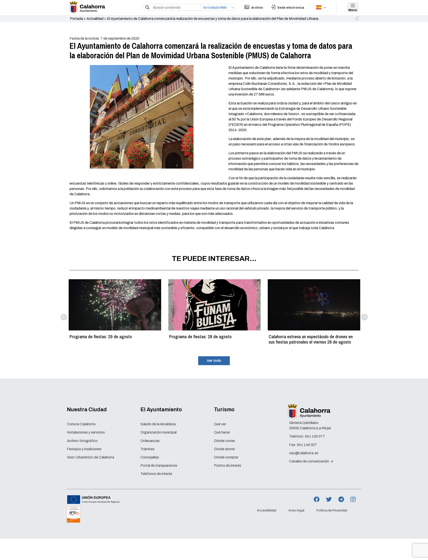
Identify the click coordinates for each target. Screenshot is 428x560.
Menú (352, 10)
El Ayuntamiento (161, 409)
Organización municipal (158, 432)
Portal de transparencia (158, 465)
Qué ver (220, 424)
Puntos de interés (227, 465)
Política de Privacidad (332, 510)
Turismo (224, 409)
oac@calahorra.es (303, 453)
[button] (357, 19)
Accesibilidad (266, 510)
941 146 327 (307, 445)
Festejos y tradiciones (84, 449)
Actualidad (94, 18)
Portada (76, 18)
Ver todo (214, 360)
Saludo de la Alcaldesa (158, 424)
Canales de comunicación (309, 461)
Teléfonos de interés (156, 474)
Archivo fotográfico (82, 441)
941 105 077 (315, 436)
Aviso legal (296, 510)
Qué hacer (222, 432)
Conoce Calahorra (81, 424)
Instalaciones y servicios (86, 432)
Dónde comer (224, 441)
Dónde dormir (224, 449)
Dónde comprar (226, 457)
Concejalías (149, 457)
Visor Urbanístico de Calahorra (90, 457)
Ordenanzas (150, 441)
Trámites (147, 449)
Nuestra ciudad (87, 409)
